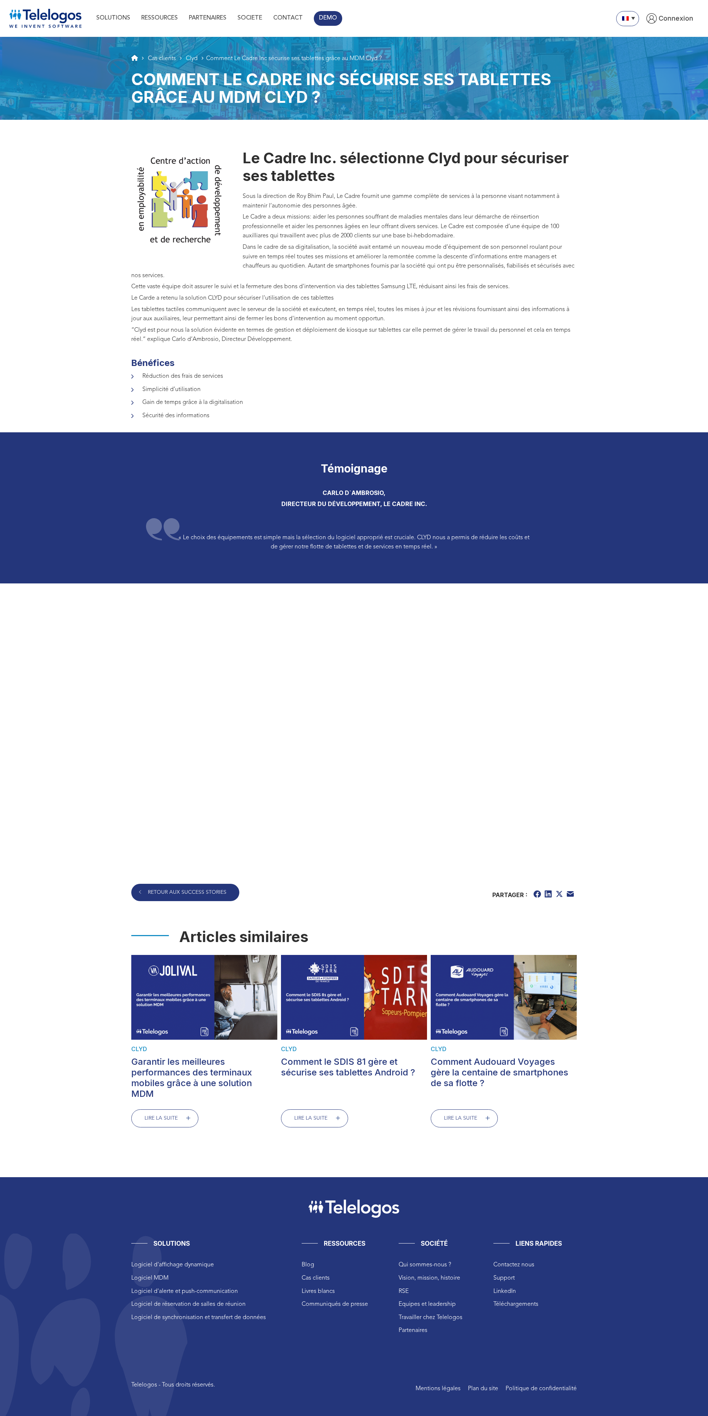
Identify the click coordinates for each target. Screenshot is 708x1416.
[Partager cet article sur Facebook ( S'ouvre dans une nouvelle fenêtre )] (538, 895)
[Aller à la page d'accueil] (134, 58)
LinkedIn (504, 1291)
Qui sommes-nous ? (425, 1265)
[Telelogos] (45, 18)
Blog (308, 1265)
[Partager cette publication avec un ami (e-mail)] (571, 895)
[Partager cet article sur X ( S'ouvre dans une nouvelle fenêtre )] (560, 895)
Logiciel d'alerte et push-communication (184, 1291)
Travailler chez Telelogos (430, 1318)
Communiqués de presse (335, 1304)
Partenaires (413, 1330)
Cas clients (316, 1278)
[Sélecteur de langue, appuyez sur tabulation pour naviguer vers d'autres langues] (627, 18)
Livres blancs (318, 1291)
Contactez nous (513, 1265)
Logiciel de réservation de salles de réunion (188, 1304)
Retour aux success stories (187, 892)
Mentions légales (438, 1389)
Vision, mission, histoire (429, 1278)
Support (504, 1278)
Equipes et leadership (427, 1304)
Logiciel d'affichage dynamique (172, 1265)
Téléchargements (515, 1304)
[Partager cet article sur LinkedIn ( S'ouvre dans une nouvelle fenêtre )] (549, 895)
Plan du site (483, 1389)
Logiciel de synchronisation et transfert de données (198, 1318)
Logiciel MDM (150, 1278)
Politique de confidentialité (541, 1389)
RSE (404, 1291)
